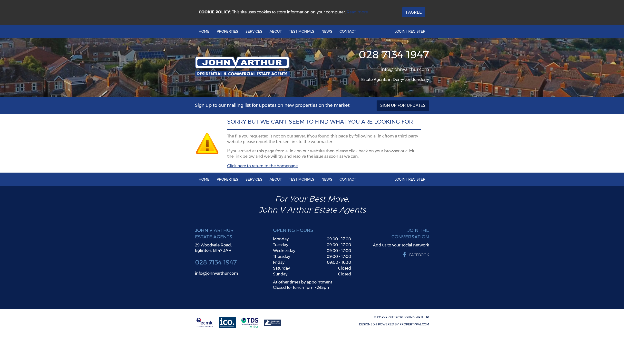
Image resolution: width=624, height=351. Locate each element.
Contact (348, 31)
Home (204, 31)
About (276, 31)
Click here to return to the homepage (262, 166)
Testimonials (301, 31)
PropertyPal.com (414, 324)
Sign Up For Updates (402, 105)
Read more (357, 12)
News (327, 31)
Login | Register (410, 31)
